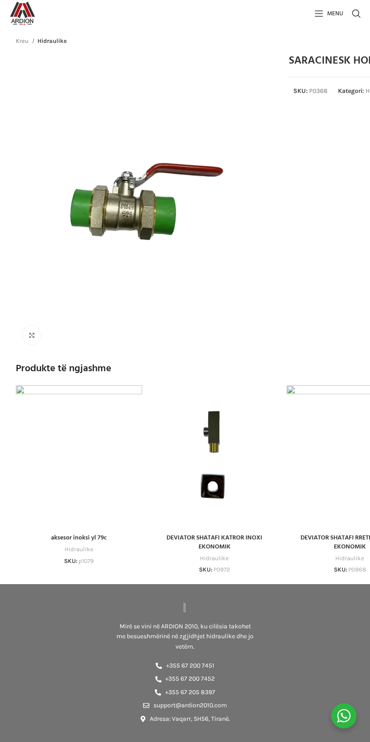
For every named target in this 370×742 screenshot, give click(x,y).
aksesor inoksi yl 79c (79, 538)
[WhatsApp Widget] (343, 715)
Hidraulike (52, 40)
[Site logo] (22, 13)
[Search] (356, 14)
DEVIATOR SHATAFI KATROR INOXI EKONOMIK (214, 542)
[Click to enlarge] (32, 335)
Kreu (23, 40)
